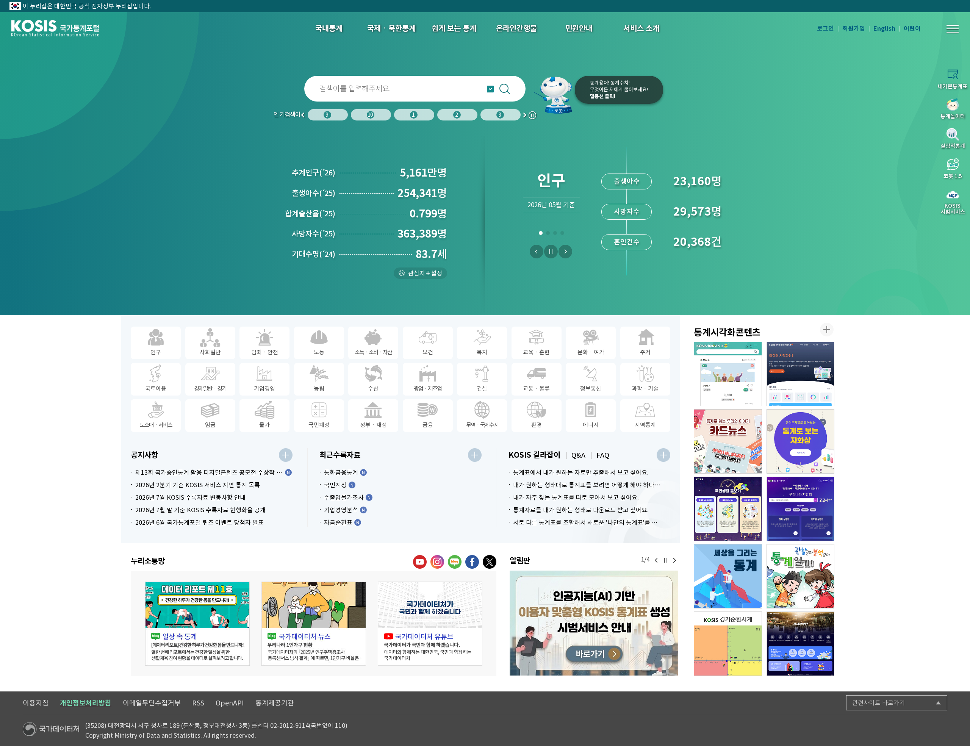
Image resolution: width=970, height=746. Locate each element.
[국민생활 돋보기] (728, 509)
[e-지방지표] (800, 509)
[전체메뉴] (953, 29)
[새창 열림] (197, 624)
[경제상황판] (800, 644)
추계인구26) (313, 173)
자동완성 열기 (490, 89)
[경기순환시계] (728, 644)
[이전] (536, 251)
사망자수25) (313, 234)
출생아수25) (313, 193)
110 (340, 725)
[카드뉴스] (728, 441)
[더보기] (286, 455)
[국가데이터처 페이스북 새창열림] (472, 562)
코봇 (553, 95)
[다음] (565, 251)
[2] (548, 234)
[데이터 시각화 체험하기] (800, 374)
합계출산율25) (310, 214)
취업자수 (627, 181)
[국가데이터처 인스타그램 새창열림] (437, 562)
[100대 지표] (728, 374)
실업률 (626, 242)
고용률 (626, 211)
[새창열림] (594, 623)
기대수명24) (313, 254)
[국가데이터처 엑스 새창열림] (489, 562)
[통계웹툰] (800, 576)
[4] (562, 234)
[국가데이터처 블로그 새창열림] (455, 562)
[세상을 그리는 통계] (728, 576)
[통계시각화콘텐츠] (827, 329)
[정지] (551, 251)
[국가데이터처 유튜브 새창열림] (420, 562)
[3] (555, 234)
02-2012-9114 (289, 725)
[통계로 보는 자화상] (800, 441)
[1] (540, 234)
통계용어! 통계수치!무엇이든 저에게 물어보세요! (619, 90)
